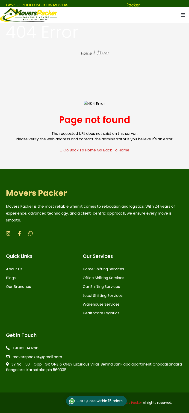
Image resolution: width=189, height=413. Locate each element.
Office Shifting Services (103, 277)
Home (85, 53)
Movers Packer (36, 193)
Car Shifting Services (101, 286)
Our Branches (18, 286)
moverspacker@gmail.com (37, 357)
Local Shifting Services (103, 295)
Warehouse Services (101, 304)
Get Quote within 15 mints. (100, 401)
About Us (14, 269)
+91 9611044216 (25, 348)
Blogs (11, 277)
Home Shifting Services (103, 269)
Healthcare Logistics (101, 313)
